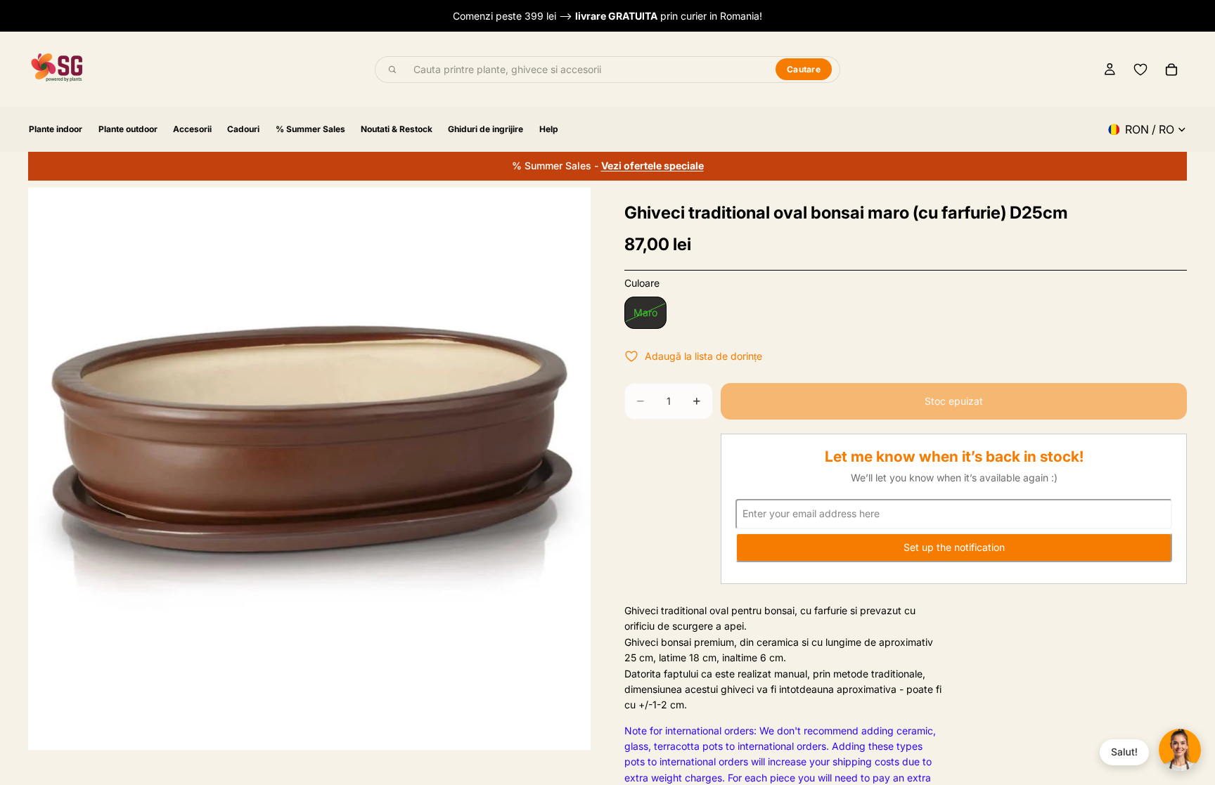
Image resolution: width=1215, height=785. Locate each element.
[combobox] (586, 69)
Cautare (804, 69)
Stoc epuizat (954, 401)
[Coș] (1171, 69)
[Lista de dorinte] (1140, 69)
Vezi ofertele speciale (652, 165)
